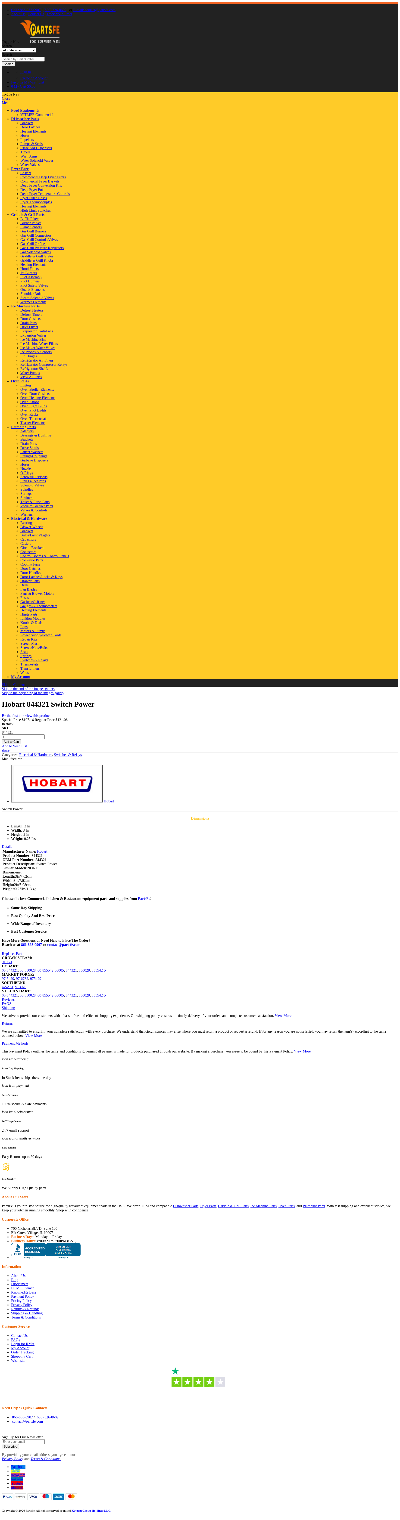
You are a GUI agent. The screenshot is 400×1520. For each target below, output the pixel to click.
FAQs (15, 1340)
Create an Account (33, 78)
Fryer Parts (20, 169)
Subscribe (10, 1446)
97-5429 (8, 979)
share (5, 750)
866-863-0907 (31, 945)
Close (6, 98)
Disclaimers (19, 1284)
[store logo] (39, 42)
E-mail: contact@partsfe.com (94, 10)
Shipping (8, 1008)
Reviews (8, 999)
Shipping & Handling (27, 1313)
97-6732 (22, 979)
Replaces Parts (12, 954)
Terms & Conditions (26, 1317)
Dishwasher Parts (25, 119)
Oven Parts (20, 381)
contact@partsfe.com (63, 945)
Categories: (10, 755)
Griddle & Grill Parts (27, 215)
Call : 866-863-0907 (26, 10)
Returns (7, 1023)
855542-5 (99, 970)
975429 (35, 979)
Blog (14, 1280)
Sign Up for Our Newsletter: (23, 1437)
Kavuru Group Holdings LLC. (91, 1510)
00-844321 (10, 970)
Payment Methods (15, 1043)
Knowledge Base (23, 1292)
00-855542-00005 (51, 970)
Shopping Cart (21, 1356)
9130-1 (7, 962)
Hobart (109, 801)
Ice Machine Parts (25, 306)
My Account (20, 677)
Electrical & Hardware (29, 518)
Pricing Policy (21, 1301)
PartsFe (144, 899)
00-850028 (28, 970)
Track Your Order (59, 14)
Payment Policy (22, 1296)
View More (283, 1016)
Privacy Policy (21, 1305)
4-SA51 (7, 987)
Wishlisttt (18, 1360)
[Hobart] (57, 801)
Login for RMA (22, 1344)
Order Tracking (22, 1352)
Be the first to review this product (26, 716)
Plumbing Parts (23, 427)
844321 (71, 970)
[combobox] (23, 59)
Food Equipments (25, 110)
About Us (18, 14)
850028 (84, 970)
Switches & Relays (68, 755)
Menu (6, 103)
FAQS (6, 1004)
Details (7, 846)
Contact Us (36, 14)
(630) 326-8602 (55, 10)
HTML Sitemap (22, 1288)
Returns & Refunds (25, 1309)
